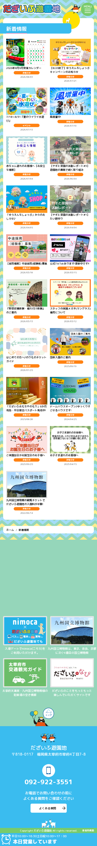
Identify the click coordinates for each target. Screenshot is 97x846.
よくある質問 (47, 808)
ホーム (10, 530)
